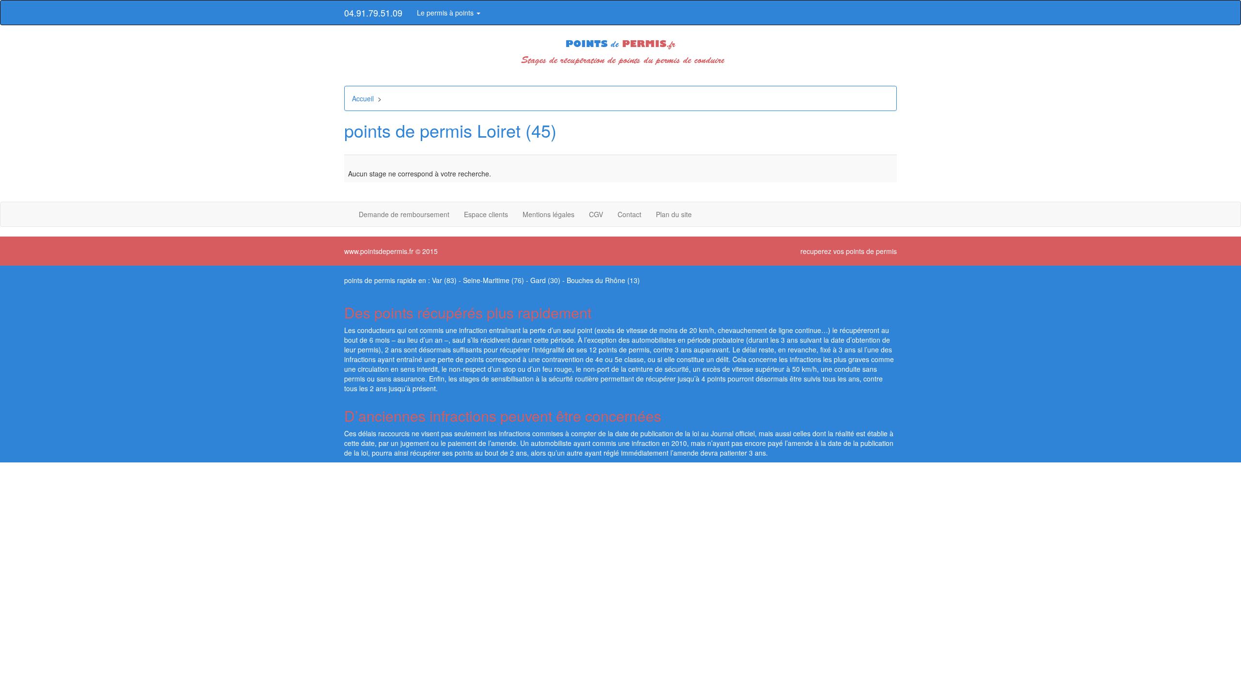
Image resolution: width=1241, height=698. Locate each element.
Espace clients (486, 214)
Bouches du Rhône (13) (603, 280)
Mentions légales (548, 214)
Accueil (363, 98)
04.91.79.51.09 (373, 12)
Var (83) (444, 280)
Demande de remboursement (404, 214)
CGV (596, 214)
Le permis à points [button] (446, 12)
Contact (629, 214)
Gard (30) (545, 280)
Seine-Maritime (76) (493, 280)
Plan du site (674, 214)
